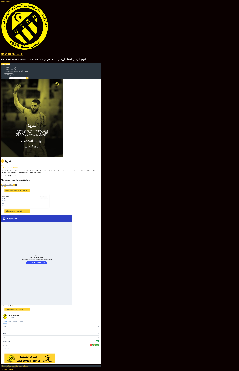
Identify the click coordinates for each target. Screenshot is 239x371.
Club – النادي (8, 73)
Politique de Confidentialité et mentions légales (14, 366)
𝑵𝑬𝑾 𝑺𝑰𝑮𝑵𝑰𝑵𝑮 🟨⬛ (9, 185)
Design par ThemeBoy (7, 369)
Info (2, 165)
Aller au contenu (6, 1)
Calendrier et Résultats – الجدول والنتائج (16, 71)
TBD (3, 205)
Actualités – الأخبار (10, 69)
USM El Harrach (12, 54)
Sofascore (15, 306)
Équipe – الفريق (9, 74)
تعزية (3, 186)
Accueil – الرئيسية (10, 67)
